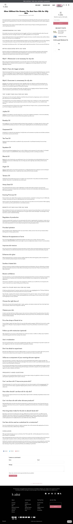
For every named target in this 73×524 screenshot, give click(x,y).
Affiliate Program (28, 507)
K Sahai (34, 521)
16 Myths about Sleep (62, 36)
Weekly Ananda (28, 504)
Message (10, 464)
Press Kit (13, 510)
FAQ (12, 505)
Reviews (13, 512)
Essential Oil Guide (15, 507)
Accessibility (39, 510)
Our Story (13, 502)
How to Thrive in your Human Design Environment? (62, 32)
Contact (26, 502)
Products (13, 504)
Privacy (38, 504)
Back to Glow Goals (37, 483)
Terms (38, 505)
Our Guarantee (40, 502)
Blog (26, 505)
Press (26, 510)
